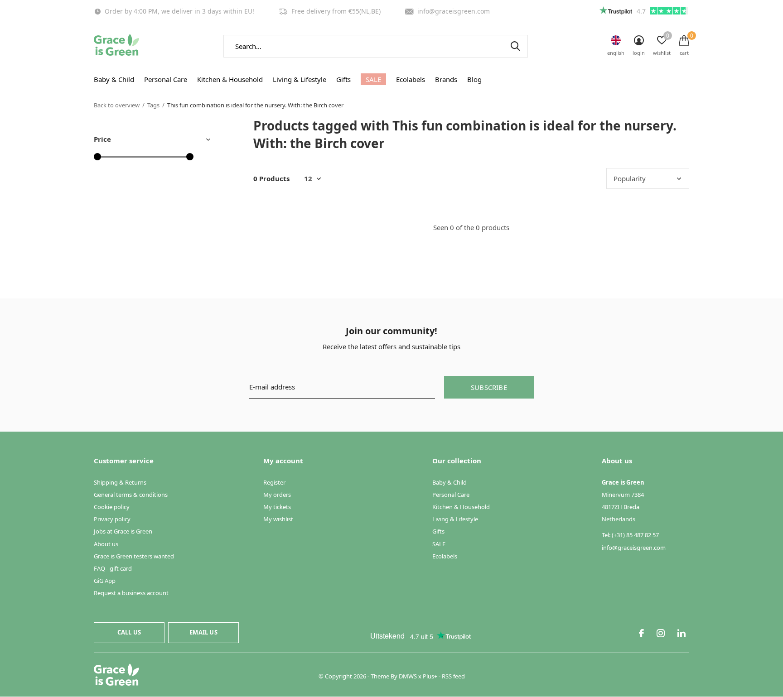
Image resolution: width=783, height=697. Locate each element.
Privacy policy (112, 519)
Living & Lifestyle (299, 79)
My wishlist (278, 519)
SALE (373, 79)
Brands (446, 79)
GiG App (105, 581)
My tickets (277, 507)
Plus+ (430, 676)
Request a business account (131, 593)
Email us (203, 632)
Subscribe (489, 387)
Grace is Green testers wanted (134, 556)
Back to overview (117, 105)
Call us (129, 632)
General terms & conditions (131, 494)
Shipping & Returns (120, 482)
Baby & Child (114, 79)
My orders (277, 494)
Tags (153, 105)
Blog (474, 79)
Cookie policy (112, 507)
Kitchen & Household (230, 79)
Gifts (343, 79)
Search (515, 46)
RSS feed (453, 676)
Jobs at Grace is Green (123, 531)
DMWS (408, 676)
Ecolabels (410, 79)
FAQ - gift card (113, 568)
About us (106, 544)
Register (274, 482)
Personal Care (165, 79)
